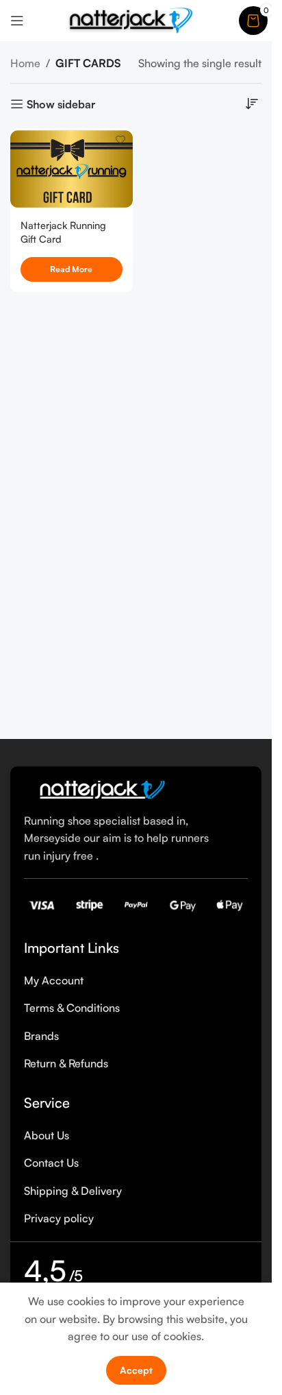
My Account (54, 980)
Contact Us (51, 1162)
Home (25, 63)
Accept (136, 1370)
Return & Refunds (66, 1063)
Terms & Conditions (72, 1008)
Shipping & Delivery (73, 1191)
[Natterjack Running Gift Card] (71, 169)
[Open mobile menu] (17, 20)
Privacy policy (59, 1218)
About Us (46, 1135)
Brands (41, 1036)
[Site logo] (131, 19)
